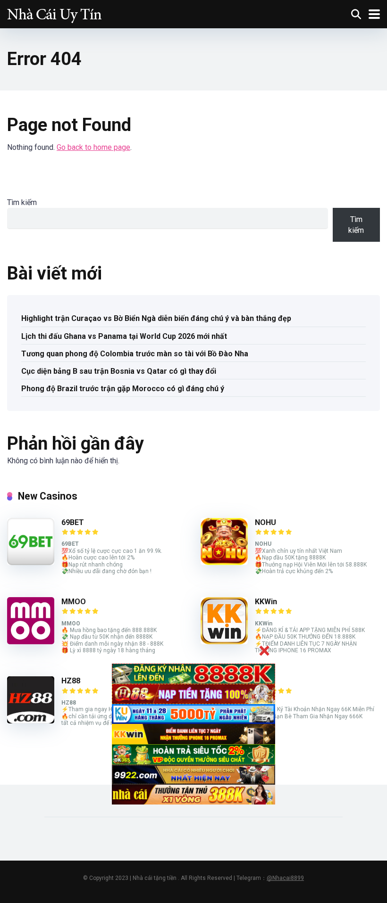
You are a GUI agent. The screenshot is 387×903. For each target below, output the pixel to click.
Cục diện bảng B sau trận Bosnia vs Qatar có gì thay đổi (118, 371)
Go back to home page (93, 147)
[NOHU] (224, 562)
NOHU (265, 522)
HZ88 (70, 680)
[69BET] (30, 562)
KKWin (266, 601)
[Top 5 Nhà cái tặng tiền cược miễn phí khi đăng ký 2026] (54, 13)
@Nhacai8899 (285, 878)
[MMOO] (30, 641)
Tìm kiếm (22, 202)
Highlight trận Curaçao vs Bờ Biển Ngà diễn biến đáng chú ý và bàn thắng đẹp (156, 318)
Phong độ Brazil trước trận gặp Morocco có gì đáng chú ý (122, 388)
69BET (72, 522)
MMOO (73, 601)
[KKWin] (224, 641)
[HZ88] (30, 720)
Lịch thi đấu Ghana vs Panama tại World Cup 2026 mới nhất (124, 336)
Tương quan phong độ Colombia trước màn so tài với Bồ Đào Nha (134, 353)
